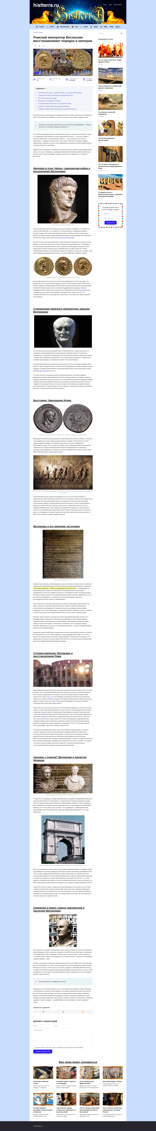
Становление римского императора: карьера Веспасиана (55, 95)
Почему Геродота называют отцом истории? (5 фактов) (43, 1110)
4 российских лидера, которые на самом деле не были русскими (66, 1110)
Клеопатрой (83, 290)
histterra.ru (46, 4)
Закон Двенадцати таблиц (112, 1081)
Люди (111, 26)
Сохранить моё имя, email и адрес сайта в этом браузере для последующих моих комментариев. (59, 1047)
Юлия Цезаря (43, 370)
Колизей (43, 714)
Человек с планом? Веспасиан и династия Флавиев (53, 106)
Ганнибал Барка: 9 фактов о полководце (66, 1082)
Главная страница (38, 32)
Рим (37, 72)
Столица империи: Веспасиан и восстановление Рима (54, 103)
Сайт (110, 4)
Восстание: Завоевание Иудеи (47, 98)
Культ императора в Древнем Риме (87, 1082)
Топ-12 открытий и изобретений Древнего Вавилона (109, 87)
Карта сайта (117, 4)
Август (49, 696)
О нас (105, 4)
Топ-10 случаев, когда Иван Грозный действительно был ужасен (89, 1110)
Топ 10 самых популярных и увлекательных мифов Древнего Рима (110, 166)
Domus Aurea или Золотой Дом (64, 237)
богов (35, 965)
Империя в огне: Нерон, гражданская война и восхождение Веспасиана (60, 92)
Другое (118, 26)
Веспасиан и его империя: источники (49, 100)
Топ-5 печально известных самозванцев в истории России (112, 1110)
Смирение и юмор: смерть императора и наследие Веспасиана (57, 109)
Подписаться (110, 222)
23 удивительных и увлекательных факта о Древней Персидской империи (110, 194)
